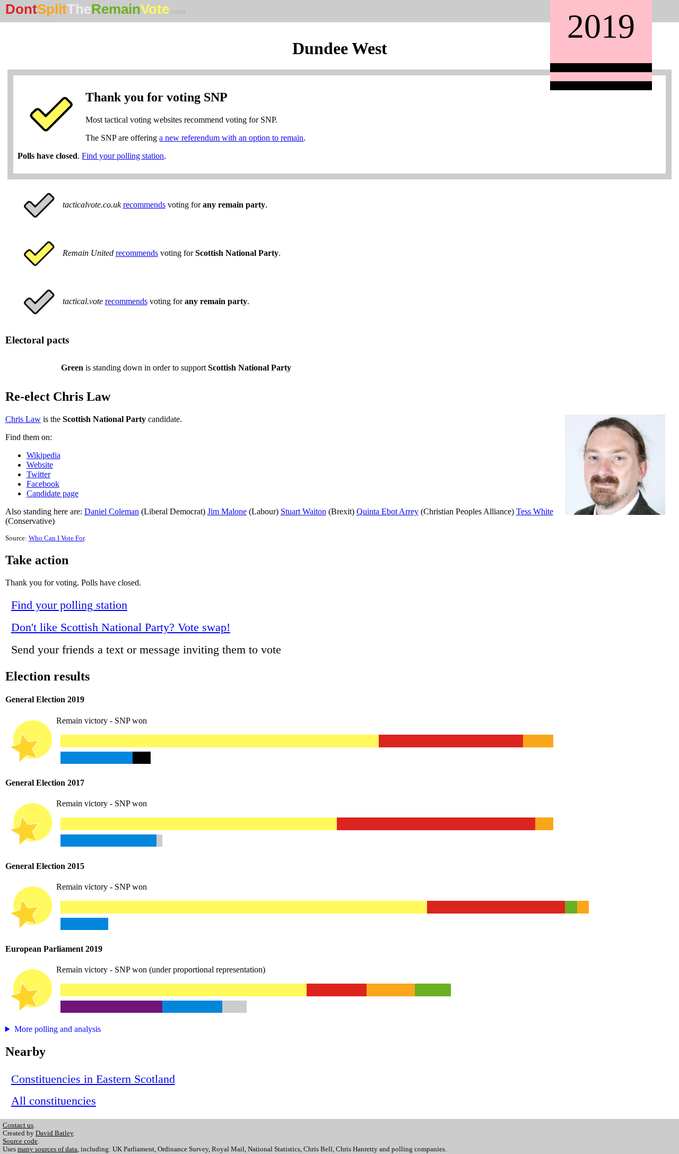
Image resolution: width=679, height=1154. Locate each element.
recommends (144, 204)
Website (40, 464)
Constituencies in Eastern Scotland (93, 1079)
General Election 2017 (44, 782)
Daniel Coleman (111, 511)
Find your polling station (123, 155)
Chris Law (23, 419)
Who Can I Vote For (56, 538)
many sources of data (47, 1149)
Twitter (38, 474)
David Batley (54, 1133)
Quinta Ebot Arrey (387, 511)
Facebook (43, 483)
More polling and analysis (57, 1029)
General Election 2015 (44, 866)
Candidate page (53, 493)
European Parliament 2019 (53, 948)
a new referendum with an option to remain (231, 137)
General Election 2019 (44, 699)
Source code (20, 1141)
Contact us (18, 1125)
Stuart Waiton (303, 511)
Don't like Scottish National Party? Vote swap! (120, 627)
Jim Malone (227, 511)
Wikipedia (43, 455)
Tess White (534, 511)
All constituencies (53, 1100)
